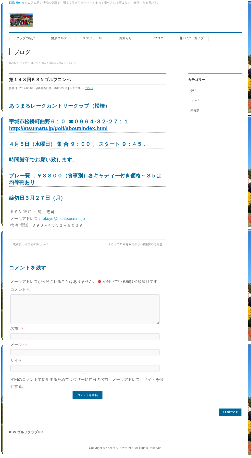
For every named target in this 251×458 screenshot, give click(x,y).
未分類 (194, 110)
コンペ (89, 88)
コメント (20, 290)
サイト (16, 360)
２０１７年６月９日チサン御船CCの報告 (137, 244)
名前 (16, 328)
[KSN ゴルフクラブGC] (21, 22)
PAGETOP (230, 412)
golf (192, 90)
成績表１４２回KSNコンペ (28, 244)
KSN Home (16, 2)
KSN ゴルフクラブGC (120, 448)
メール (18, 344)
